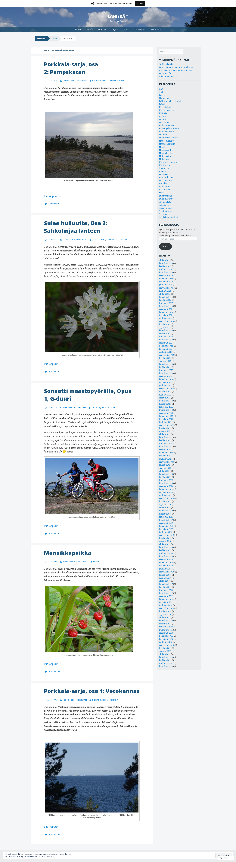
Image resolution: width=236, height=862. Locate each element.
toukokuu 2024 (166, 336)
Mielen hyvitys (166, 153)
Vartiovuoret (165, 211)
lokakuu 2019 (165, 501)
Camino (162, 95)
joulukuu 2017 (165, 569)
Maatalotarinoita (167, 144)
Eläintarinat (164, 98)
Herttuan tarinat (167, 110)
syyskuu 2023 (165, 361)
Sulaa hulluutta (80, 239)
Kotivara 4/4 (165, 73)
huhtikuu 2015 (166, 666)
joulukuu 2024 (165, 318)
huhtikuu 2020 (166, 483)
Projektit (163, 183)
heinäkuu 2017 (166, 584)
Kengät (95, 407)
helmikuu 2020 (166, 489)
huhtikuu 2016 (166, 630)
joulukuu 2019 (165, 495)
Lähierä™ (118, 16)
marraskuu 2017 (166, 572)
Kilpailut (163, 116)
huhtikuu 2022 (166, 410)
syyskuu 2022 (165, 395)
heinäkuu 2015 (166, 657)
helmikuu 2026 (166, 279)
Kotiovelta (164, 122)
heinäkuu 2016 (166, 620)
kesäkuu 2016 (165, 624)
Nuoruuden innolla (168, 162)
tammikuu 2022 (166, 419)
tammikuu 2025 (166, 315)
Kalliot (103, 80)
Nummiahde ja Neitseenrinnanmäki (175, 70)
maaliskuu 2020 (166, 486)
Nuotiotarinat (165, 165)
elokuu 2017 (165, 581)
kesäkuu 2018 (165, 550)
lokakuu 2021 (165, 428)
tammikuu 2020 (166, 492)
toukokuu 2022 (166, 407)
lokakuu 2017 (165, 575)
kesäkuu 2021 (165, 440)
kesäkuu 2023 (165, 367)
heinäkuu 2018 (166, 547)
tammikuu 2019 (166, 529)
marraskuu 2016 (166, 608)
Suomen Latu (165, 202)
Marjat (96, 561)
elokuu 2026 (165, 260)
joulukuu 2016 (165, 605)
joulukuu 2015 (165, 642)
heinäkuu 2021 (166, 437)
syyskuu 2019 (165, 504)
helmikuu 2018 (166, 562)
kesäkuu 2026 (165, 266)
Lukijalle (114, 29)
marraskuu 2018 (166, 535)
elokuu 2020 (165, 471)
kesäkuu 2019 (165, 514)
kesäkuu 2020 (165, 477)
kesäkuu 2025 (165, 300)
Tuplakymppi (140, 29)
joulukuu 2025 (165, 285)
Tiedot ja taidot (166, 208)
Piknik (121, 80)
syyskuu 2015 (165, 651)
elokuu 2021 (165, 434)
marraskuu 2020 (166, 462)
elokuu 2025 (165, 294)
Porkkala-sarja (69, 80)
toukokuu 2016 (166, 627)
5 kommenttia (53, 834)
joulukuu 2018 (165, 532)
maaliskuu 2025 (166, 309)
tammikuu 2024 (166, 349)
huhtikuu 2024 (166, 339)
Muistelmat (164, 159)
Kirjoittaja (102, 29)
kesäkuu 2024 (165, 333)
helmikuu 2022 (166, 416)
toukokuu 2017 (166, 590)
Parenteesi (164, 171)
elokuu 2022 (165, 398)
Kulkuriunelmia (166, 125)
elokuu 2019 (165, 507)
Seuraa (165, 246)
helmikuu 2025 (166, 312)
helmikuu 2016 (166, 636)
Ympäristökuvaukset (168, 217)
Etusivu (78, 29)
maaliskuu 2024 (166, 343)
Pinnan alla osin (166, 177)
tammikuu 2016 (166, 639)
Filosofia (89, 29)
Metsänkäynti (165, 150)
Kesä (103, 239)
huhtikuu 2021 (166, 446)
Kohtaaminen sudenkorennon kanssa (176, 67)
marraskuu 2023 (166, 355)
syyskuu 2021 (165, 431)
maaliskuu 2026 (166, 275)
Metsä (162, 147)
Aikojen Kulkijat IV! (168, 76)
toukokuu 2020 (166, 480)
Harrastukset (165, 107)
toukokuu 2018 (166, 553)
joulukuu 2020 (165, 459)
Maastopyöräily (69, 407)
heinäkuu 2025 (166, 297)
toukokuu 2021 (166, 443)
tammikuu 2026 (166, 282)
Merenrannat (112, 80)
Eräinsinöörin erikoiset (170, 101)
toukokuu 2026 (166, 269)
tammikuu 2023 (166, 382)
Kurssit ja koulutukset (169, 128)
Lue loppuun (52, 196)
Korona (162, 119)
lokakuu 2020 (165, 465)
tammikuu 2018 (166, 565)
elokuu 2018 (165, 544)
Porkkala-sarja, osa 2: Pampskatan (71, 68)
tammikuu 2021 (166, 456)
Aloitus (140, 3)
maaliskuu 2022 (166, 413)
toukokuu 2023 (166, 370)
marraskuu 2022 (166, 388)
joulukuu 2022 (165, 385)
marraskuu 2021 (166, 425)
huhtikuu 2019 (166, 520)
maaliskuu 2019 (166, 523)
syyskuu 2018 (165, 541)
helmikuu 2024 (166, 346)
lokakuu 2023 (165, 358)
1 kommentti (53, 203)
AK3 (161, 89)
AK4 (161, 92)
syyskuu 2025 (165, 291)
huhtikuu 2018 (166, 556)
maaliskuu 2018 (166, 559)
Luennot (163, 135)
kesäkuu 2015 (165, 660)
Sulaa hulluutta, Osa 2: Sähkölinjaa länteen (75, 226)
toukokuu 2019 (166, 517)
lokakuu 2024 (165, 324)
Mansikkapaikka (67, 553)
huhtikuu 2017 (166, 593)
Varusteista (156, 29)
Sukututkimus (165, 196)
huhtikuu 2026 (166, 272)
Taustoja (127, 29)
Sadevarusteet (121, 239)
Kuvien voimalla (166, 132)
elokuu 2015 (165, 654)
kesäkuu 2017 (165, 587)
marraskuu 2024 (166, 321)
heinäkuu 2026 (166, 263)
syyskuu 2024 (165, 327)
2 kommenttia (53, 671)
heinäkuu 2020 (166, 474)
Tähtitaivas (164, 205)
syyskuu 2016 (165, 614)
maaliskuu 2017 (166, 596)
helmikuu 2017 (166, 599)
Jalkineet (96, 239)
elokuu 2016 (165, 617)
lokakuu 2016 (165, 611)
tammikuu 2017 (166, 602)
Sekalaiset (163, 192)
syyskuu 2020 (165, 468)
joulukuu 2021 (165, 422)
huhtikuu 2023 (166, 373)
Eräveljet (163, 104)
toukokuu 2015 (166, 663)
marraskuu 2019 (166, 498)
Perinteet (163, 174)
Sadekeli (110, 239)
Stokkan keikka (166, 64)
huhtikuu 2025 (166, 306)
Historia (95, 80)
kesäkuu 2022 (165, 404)
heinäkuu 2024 (166, 330)
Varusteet (82, 407)
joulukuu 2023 (165, 352)
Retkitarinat (82, 80)
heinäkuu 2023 (166, 364)
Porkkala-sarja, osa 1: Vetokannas (92, 691)
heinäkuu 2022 (166, 401)
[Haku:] (171, 51)
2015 (54, 38)
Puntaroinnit (165, 186)
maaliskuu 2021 (166, 450)
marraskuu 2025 (166, 288)
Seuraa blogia (169, 224)
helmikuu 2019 (166, 526)
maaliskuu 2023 (166, 376)
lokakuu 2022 (165, 391)
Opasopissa (164, 168)
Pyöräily (102, 407)
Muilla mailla (165, 156)
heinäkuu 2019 (166, 510)
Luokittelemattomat (168, 138)
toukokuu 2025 (166, 303)
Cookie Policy (50, 856)
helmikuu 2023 (166, 379)
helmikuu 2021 (166, 453)
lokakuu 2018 (165, 538)
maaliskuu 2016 (166, 633)
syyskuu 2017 (165, 578)
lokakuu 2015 (165, 648)
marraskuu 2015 (166, 645)
